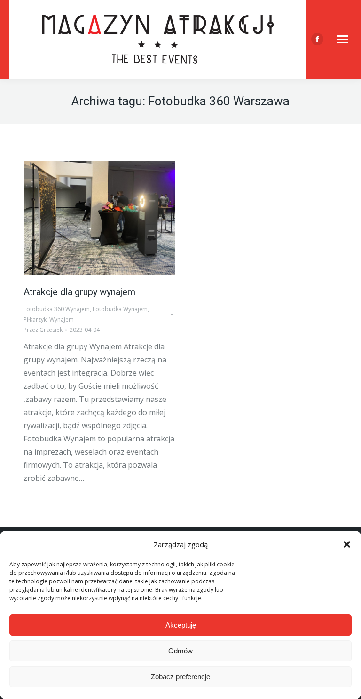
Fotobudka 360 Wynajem (57, 309)
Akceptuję (180, 625)
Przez (43, 330)
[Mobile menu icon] (342, 39)
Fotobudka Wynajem (120, 309)
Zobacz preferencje (180, 677)
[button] (347, 544)
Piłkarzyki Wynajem (49, 319)
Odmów (180, 651)
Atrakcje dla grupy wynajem (79, 292)
